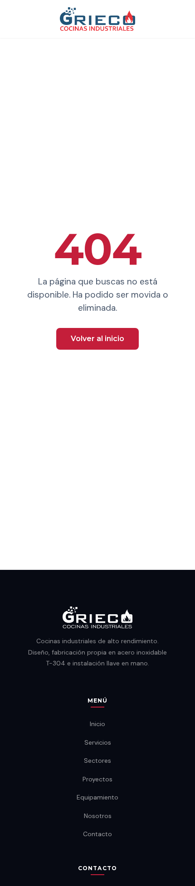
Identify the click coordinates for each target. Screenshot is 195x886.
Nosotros (98, 816)
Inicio (97, 724)
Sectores (97, 760)
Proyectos (97, 779)
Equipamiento (97, 797)
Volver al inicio (97, 338)
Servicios (97, 742)
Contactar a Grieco (97, 368)
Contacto (97, 834)
